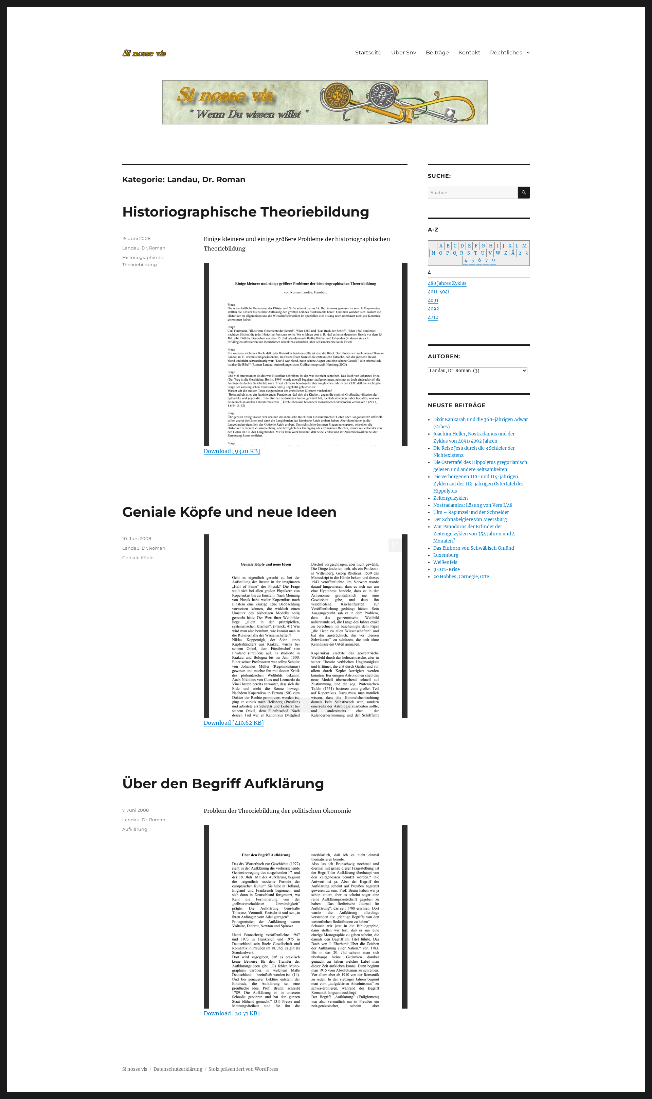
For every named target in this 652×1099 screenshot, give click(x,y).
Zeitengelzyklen (450, 498)
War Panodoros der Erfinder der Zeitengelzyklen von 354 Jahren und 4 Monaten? (474, 534)
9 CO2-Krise (446, 569)
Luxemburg (445, 555)
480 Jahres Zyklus (447, 283)
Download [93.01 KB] (232, 451)
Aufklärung (134, 829)
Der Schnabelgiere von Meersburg (470, 519)
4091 (433, 300)
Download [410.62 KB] (234, 722)
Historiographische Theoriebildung (245, 211)
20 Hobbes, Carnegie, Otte (461, 577)
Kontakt (469, 52)
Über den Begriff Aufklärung (223, 783)
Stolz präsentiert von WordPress (243, 1069)
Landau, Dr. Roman (143, 248)
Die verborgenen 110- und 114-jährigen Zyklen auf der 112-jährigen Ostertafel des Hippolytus (478, 484)
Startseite (368, 52)
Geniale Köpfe (137, 557)
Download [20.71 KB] (232, 1013)
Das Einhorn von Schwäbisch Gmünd (473, 548)
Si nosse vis (134, 1069)
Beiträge (437, 52)
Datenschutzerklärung (177, 1069)
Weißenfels (445, 562)
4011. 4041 (439, 292)
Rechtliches (506, 52)
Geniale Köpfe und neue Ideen (229, 511)
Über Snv (403, 52)
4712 (433, 317)
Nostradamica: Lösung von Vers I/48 (472, 505)
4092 (433, 309)
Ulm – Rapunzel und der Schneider (471, 512)
